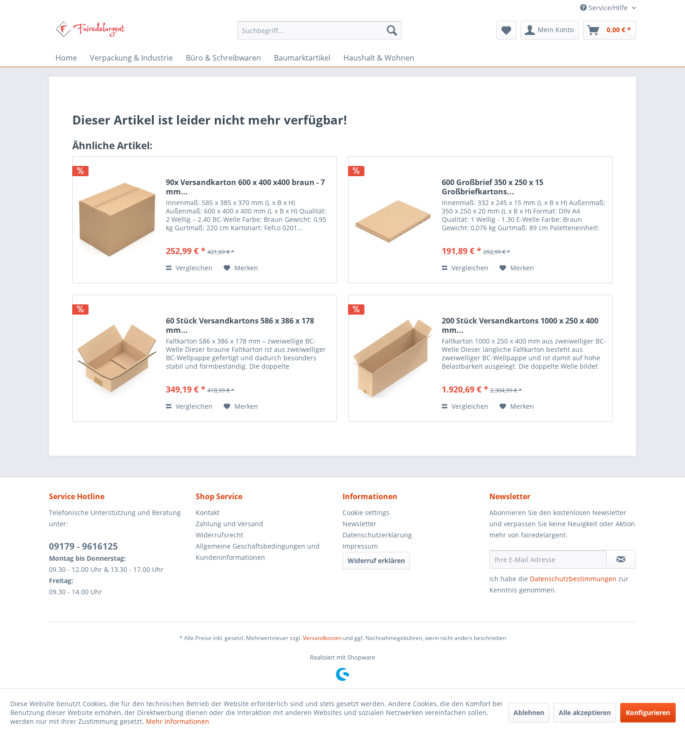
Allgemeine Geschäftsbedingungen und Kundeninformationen (258, 552)
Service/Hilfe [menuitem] (608, 7)
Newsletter (359, 523)
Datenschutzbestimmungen (573, 578)
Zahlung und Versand (229, 523)
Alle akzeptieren (585, 712)
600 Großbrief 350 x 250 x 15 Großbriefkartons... (492, 187)
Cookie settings (366, 512)
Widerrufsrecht (219, 534)
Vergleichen (193, 267)
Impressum (360, 546)
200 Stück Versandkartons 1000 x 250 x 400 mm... (520, 325)
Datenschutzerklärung (377, 534)
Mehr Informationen (177, 721)
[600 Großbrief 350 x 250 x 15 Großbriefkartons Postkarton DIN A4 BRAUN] (392, 220)
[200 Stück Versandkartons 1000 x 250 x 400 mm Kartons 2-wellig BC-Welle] (392, 358)
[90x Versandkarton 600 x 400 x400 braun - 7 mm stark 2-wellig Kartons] (117, 220)
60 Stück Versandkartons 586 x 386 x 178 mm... (240, 325)
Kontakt (207, 512)
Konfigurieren (648, 712)
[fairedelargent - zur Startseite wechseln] (90, 32)
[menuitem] (319, 30)
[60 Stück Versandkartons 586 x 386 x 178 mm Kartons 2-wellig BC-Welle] (117, 358)
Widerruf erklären (376, 560)
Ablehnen (529, 712)
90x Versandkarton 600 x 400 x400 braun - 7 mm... (245, 187)
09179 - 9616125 (83, 546)
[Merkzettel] (506, 30)
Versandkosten (322, 638)
